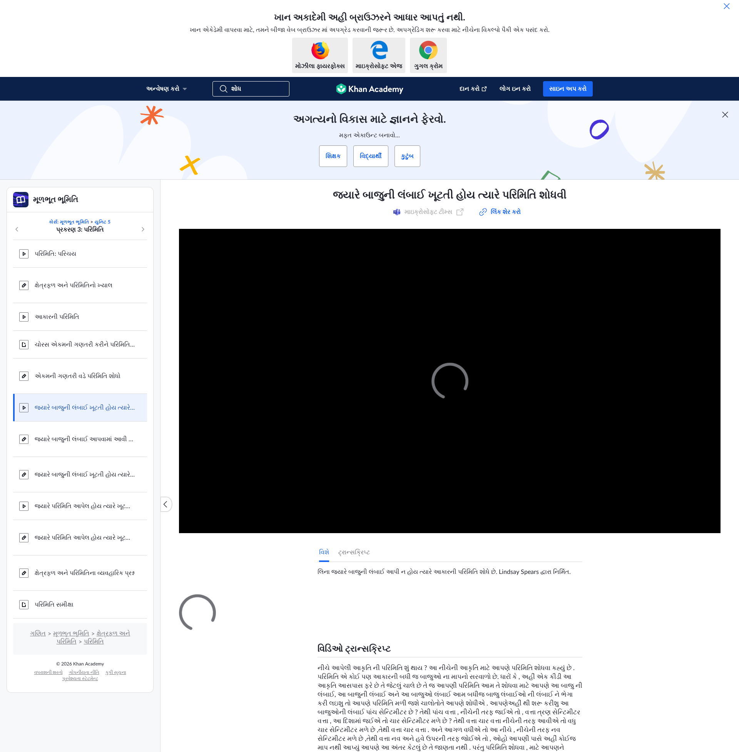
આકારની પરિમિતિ (57, 317)
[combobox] (536, 692)
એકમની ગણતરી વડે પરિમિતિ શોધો (77, 376)
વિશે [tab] (324, 552)
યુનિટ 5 (103, 222)
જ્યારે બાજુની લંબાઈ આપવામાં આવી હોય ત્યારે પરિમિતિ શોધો (85, 439)
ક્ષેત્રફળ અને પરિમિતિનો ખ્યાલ (73, 285)
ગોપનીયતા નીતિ (84, 672)
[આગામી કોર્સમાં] (142, 229)
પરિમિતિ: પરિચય (55, 254)
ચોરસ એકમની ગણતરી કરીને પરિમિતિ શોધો (85, 345)
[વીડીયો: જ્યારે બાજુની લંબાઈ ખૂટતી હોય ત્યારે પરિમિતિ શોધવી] (450, 381)
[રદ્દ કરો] (727, 6)
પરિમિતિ (94, 642)
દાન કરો (470, 89)
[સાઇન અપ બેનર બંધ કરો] (725, 114)
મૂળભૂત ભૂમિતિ (71, 633)
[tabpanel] (450, 569)
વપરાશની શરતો (48, 672)
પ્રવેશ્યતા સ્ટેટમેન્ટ (80, 678)
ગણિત (38, 633)
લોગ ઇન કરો (515, 89)
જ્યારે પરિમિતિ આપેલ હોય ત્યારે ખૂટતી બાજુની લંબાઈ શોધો (85, 506)
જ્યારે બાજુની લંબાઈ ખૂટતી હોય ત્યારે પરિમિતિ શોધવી (85, 408)
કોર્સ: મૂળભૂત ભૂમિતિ (69, 222)
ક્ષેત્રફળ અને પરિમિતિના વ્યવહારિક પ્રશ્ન (84, 573)
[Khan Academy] (369, 88)
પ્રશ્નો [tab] (332, 601)
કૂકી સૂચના (115, 672)
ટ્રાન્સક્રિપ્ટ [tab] (354, 552)
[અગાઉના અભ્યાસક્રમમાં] (17, 229)
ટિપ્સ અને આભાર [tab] (369, 601)
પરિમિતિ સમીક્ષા (54, 605)
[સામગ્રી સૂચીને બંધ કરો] (166, 504)
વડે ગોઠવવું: (481, 692)
